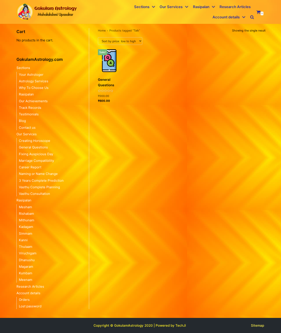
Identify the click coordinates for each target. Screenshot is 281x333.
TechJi (180, 325)
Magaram (26, 266)
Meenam (25, 280)
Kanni (23, 240)
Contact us (27, 127)
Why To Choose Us (34, 88)
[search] (252, 17)
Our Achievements (33, 101)
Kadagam (26, 227)
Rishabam (26, 213)
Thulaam (25, 247)
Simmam (25, 233)
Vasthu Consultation (34, 194)
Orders (24, 300)
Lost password (30, 306)
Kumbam (25, 273)
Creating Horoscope (34, 141)
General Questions (33, 147)
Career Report (30, 167)
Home (102, 30)
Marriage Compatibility (36, 161)
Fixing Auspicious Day (36, 154)
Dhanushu (27, 260)
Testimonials (29, 114)
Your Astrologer (31, 74)
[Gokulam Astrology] (46, 12)
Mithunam (26, 220)
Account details (28, 293)
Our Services (26, 134)
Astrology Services (33, 81)
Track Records (30, 108)
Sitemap (257, 325)
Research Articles (235, 7)
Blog (22, 121)
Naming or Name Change (38, 174)
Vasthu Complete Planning (39, 187)
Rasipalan (26, 94)
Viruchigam (27, 253)
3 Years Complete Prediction (41, 180)
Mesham (25, 207)
